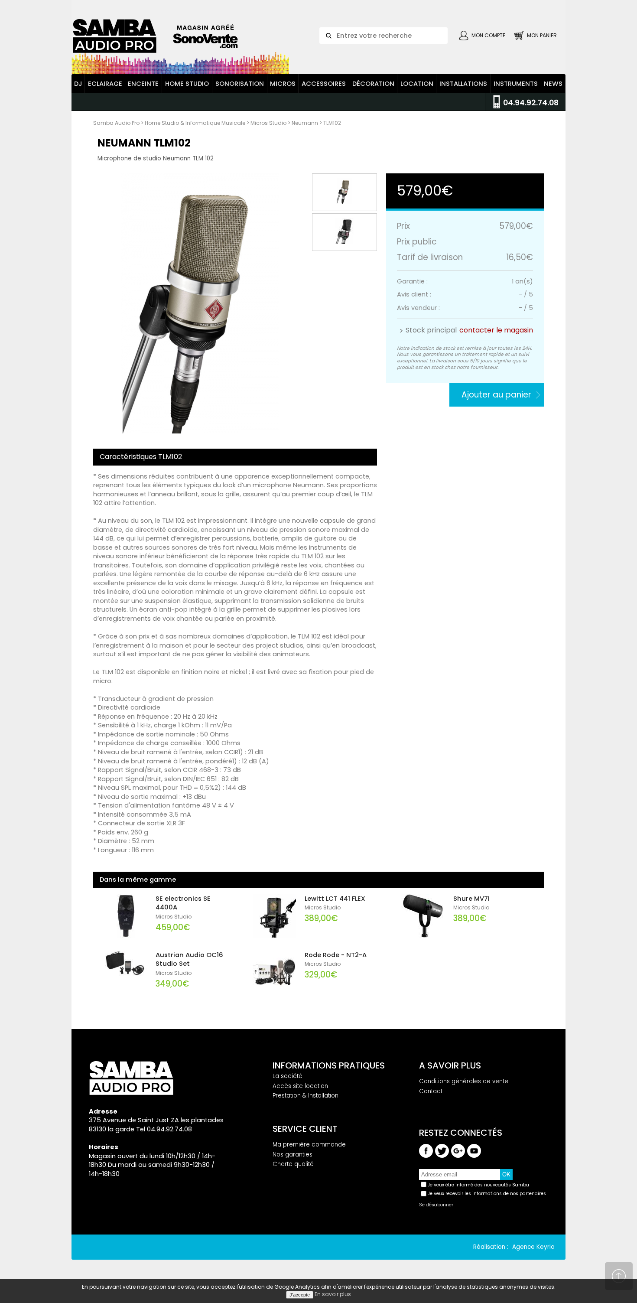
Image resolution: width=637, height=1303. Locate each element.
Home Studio (187, 83)
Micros (283, 83)
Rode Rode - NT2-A (336, 955)
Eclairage (105, 83)
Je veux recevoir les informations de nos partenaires (487, 1193)
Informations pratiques (329, 1065)
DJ (78, 83)
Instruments (516, 83)
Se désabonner (436, 1205)
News (553, 83)
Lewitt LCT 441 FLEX (335, 898)
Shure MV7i (471, 898)
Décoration (373, 83)
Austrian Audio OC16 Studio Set (189, 959)
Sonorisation (239, 83)
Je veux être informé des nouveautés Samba (478, 1185)
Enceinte (143, 83)
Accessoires (324, 83)
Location (416, 83)
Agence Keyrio (533, 1247)
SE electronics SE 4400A (183, 903)
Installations (463, 83)
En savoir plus (333, 1294)
